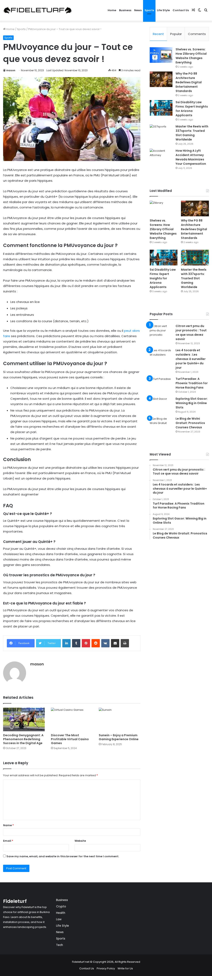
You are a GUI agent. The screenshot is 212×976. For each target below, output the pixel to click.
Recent (158, 34)
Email (8, 841)
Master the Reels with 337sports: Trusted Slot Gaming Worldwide (192, 133)
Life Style (163, 10)
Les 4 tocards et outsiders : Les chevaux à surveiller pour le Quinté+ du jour (191, 359)
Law (58, 919)
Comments (197, 34)
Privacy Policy (106, 968)
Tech (59, 945)
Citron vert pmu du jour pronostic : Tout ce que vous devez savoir (191, 332)
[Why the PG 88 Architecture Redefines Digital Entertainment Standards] (161, 79)
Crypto (61, 906)
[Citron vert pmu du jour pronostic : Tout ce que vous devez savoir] (161, 331)
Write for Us (125, 968)
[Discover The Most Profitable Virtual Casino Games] (72, 719)
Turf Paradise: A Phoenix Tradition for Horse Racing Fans (192, 383)
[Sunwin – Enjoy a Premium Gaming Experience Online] (119, 719)
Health (60, 913)
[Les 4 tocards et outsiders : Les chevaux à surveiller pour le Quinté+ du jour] (161, 356)
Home (112, 10)
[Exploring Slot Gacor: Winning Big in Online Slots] (161, 404)
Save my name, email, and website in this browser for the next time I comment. (62, 856)
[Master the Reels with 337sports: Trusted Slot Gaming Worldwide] (161, 132)
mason (10, 70)
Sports (149, 10)
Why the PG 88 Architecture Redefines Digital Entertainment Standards (189, 82)
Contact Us (181, 10)
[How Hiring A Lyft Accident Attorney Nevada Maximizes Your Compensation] (161, 156)
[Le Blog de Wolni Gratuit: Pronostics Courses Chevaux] (161, 424)
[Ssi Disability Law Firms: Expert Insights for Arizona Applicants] (161, 108)
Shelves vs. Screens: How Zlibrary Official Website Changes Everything (191, 55)
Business (125, 10)
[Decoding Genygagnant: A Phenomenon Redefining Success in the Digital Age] (24, 719)
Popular (176, 34)
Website (80, 841)
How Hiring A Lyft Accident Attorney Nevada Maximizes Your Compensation (191, 157)
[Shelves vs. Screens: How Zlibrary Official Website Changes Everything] (161, 55)
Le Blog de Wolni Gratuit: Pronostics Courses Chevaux (190, 423)
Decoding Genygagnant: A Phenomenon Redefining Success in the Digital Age (23, 739)
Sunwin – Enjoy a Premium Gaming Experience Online (119, 737)
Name (8, 825)
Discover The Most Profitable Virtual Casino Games (70, 739)
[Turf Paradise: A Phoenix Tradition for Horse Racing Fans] (161, 384)
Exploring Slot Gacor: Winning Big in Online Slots (192, 403)
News (138, 10)
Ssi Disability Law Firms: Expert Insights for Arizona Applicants (192, 108)
